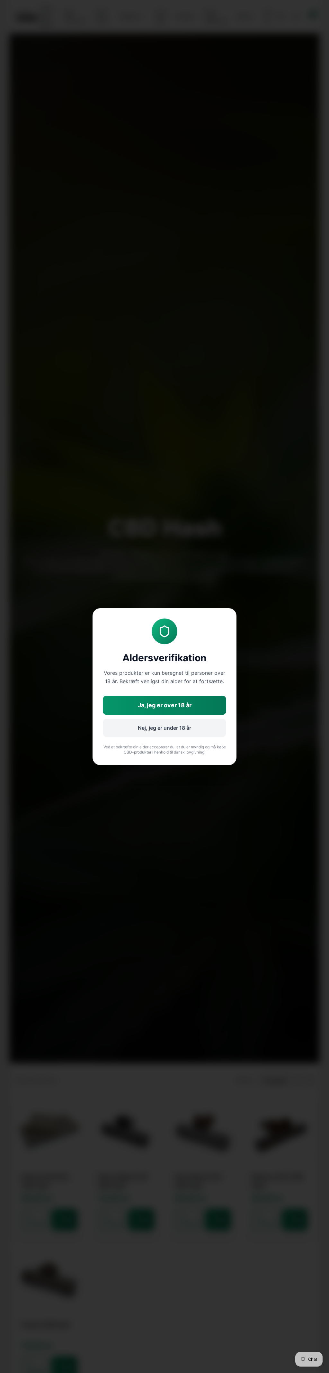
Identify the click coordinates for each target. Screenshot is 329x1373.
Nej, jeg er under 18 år (164, 728)
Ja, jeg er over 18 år (164, 705)
